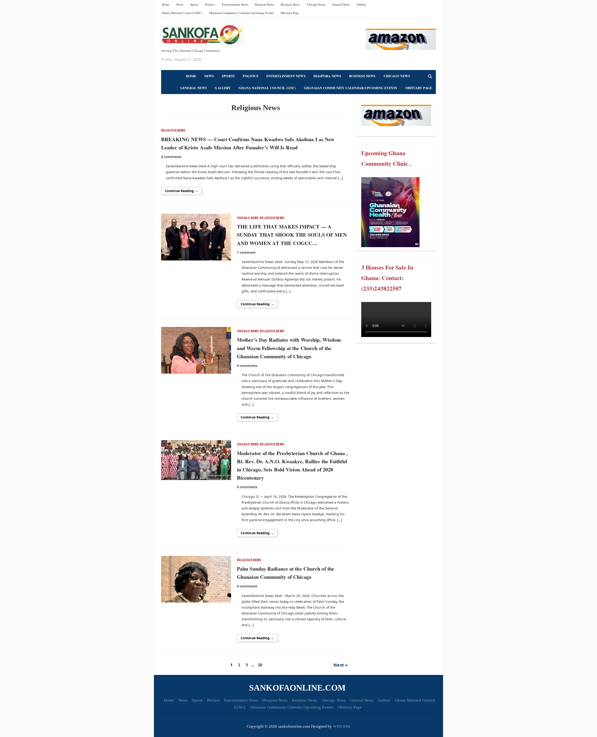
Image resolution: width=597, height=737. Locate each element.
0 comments (171, 156)
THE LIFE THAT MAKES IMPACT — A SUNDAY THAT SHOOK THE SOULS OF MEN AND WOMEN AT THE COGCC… (292, 235)
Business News (290, 4)
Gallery (361, 4)
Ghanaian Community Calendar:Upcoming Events (241, 13)
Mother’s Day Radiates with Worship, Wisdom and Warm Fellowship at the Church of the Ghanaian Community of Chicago (289, 348)
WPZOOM (342, 726)
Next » (340, 665)
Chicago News (316, 4)
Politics (210, 4)
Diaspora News (264, 4)
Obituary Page (290, 13)
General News (341, 4)
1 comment (246, 252)
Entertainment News (235, 4)
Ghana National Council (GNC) (182, 13)
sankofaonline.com (297, 687)
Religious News (173, 130)
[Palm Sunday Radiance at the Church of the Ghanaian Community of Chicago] (196, 578)
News (179, 4)
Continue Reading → (181, 191)
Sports (194, 4)
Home (165, 4)
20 (260, 664)
